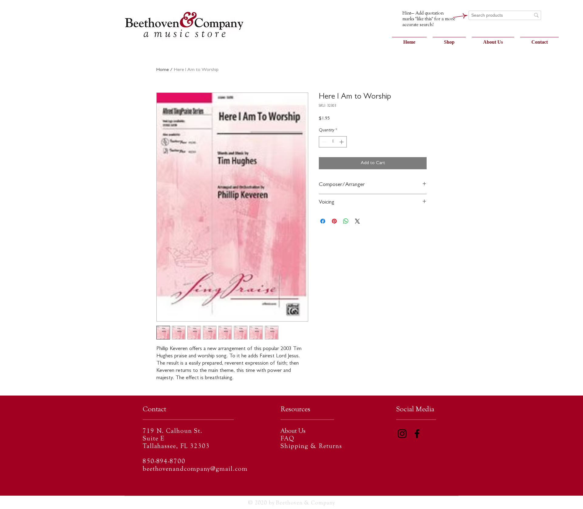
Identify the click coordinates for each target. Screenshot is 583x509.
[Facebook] (417, 434)
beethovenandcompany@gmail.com (195, 469)
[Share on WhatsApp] (345, 221)
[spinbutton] (332, 142)
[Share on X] (357, 221)
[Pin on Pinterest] (334, 221)
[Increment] (342, 142)
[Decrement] (323, 142)
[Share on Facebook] (322, 221)
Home (162, 70)
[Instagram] (402, 434)
